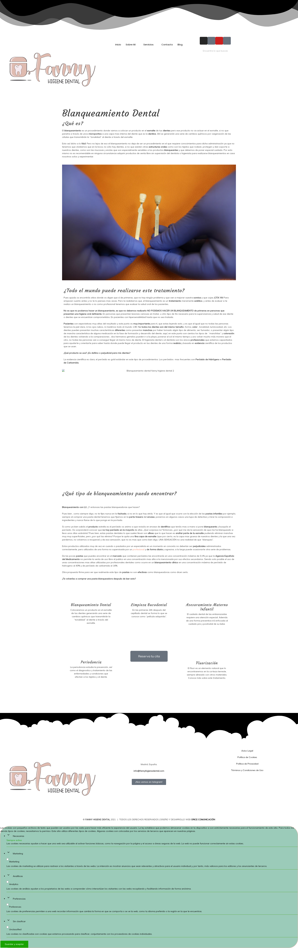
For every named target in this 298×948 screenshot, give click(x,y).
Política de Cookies (247, 757)
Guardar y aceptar (14, 944)
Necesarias (18, 836)
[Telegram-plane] (227, 41)
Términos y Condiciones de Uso (247, 770)
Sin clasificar (19, 921)
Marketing (18, 853)
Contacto (167, 44)
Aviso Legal (247, 750)
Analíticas (18, 876)
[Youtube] (219, 41)
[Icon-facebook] (211, 41)
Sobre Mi (130, 44)
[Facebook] (148, 751)
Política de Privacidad (247, 763)
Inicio (118, 44)
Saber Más (91, 629)
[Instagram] (204, 41)
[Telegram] (148, 758)
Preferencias (19, 898)
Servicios (148, 44)
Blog (180, 44)
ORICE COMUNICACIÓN (203, 819)
